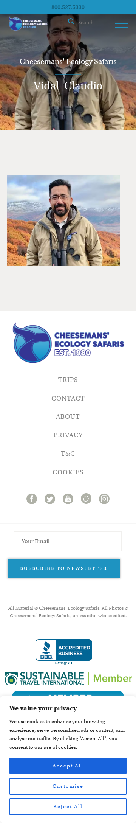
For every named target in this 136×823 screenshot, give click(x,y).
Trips (68, 380)
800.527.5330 (68, 7)
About (68, 417)
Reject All (68, 806)
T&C (68, 454)
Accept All (68, 765)
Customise (68, 786)
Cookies (68, 472)
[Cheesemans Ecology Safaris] (28, 23)
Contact (68, 398)
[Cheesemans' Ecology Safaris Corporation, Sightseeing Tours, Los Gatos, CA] (64, 652)
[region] (68, 759)
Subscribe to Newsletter (63, 568)
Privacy (68, 435)
